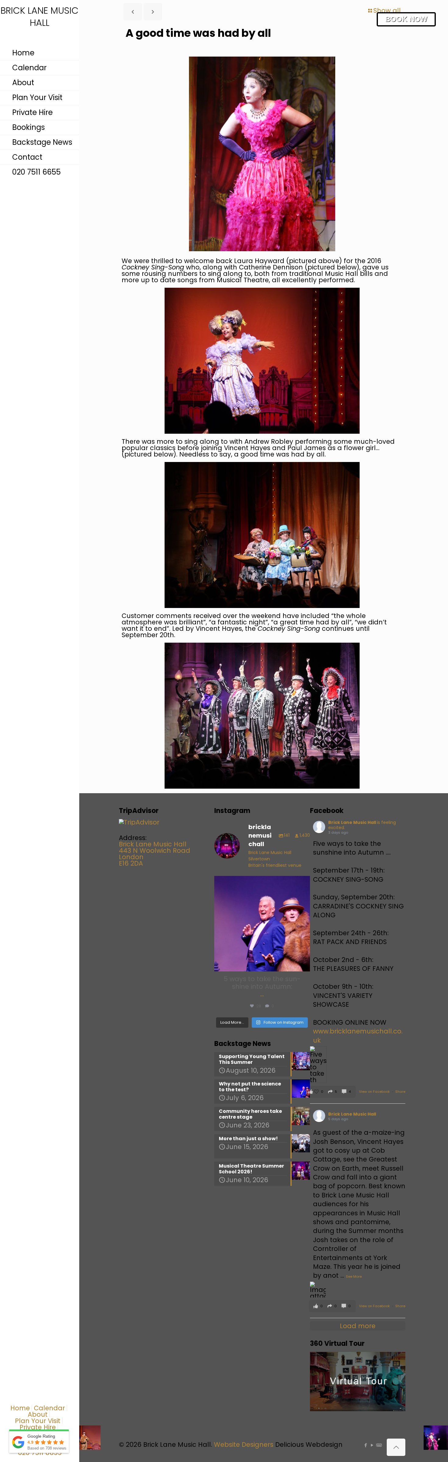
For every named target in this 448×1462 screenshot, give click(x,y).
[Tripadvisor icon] (378, 1445)
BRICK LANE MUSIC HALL (40, 17)
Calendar (49, 1408)
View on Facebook (375, 1091)
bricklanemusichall (261, 881)
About (38, 1414)
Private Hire (38, 1427)
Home (20, 1408)
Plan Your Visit (37, 1420)
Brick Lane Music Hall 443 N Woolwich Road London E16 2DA (154, 854)
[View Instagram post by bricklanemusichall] (303, 964)
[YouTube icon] (372, 1445)
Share (400, 1091)
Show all (387, 10)
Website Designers (243, 1444)
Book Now (406, 19)
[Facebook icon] (365, 1445)
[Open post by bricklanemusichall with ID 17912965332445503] (262, 923)
